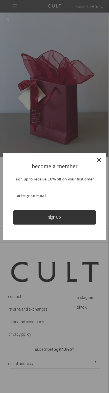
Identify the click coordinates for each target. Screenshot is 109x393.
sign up (54, 217)
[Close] (99, 160)
